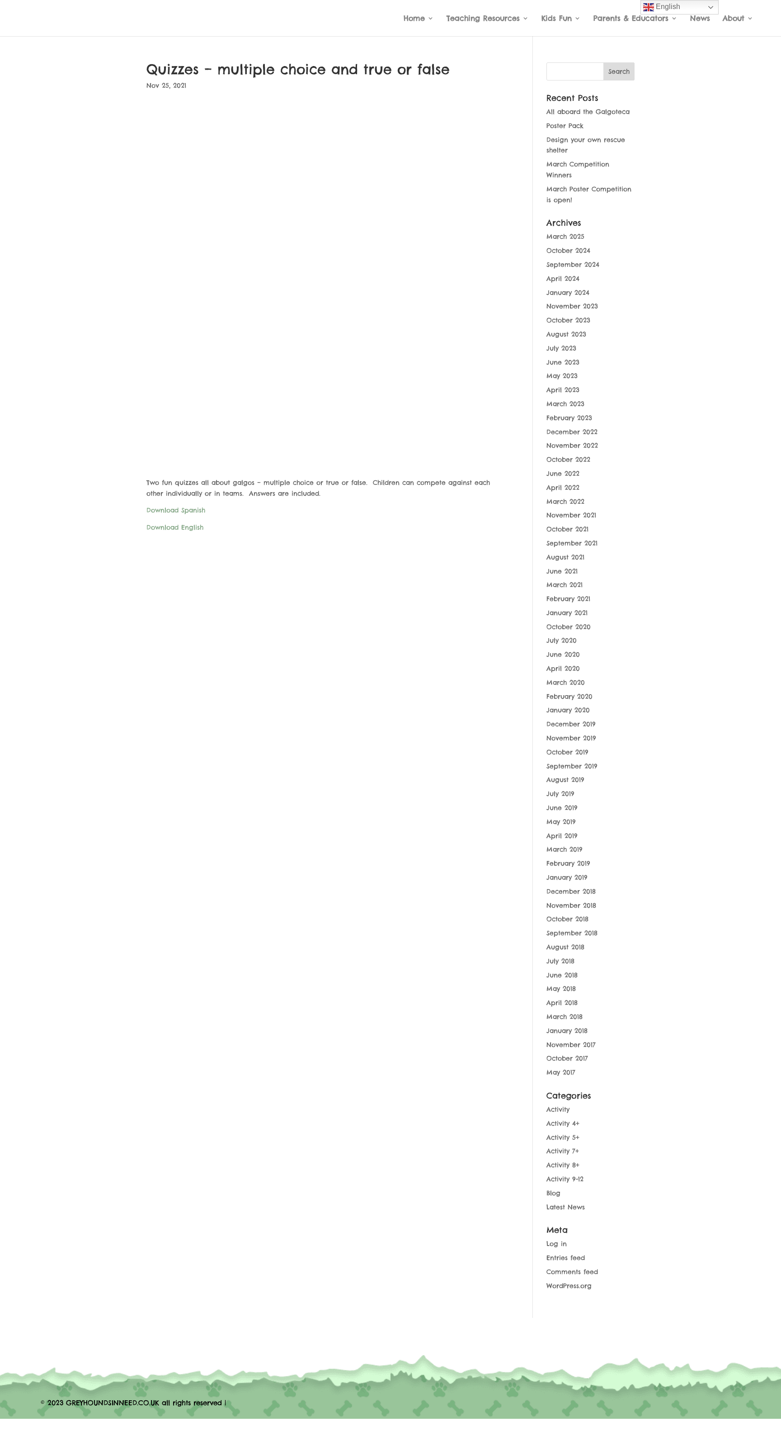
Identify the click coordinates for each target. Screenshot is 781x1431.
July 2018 (560, 961)
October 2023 (568, 320)
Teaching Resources (483, 19)
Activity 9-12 (564, 1179)
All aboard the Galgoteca (588, 112)
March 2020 (565, 682)
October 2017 (567, 1058)
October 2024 (568, 250)
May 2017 (560, 1072)
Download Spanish (175, 510)
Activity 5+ (562, 1137)
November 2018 (571, 905)
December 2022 (572, 432)
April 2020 (563, 668)
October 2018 (567, 919)
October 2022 (568, 459)
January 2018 (567, 1031)
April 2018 (562, 1003)
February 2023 (569, 418)
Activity (557, 1109)
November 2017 (571, 1045)
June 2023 (562, 362)
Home (414, 19)
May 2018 (561, 989)
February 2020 (569, 696)
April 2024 (562, 279)
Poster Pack (564, 126)
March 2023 (565, 404)
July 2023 (561, 348)
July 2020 (561, 640)
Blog (553, 1193)
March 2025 (565, 236)
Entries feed (565, 1258)
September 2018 (572, 933)
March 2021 (564, 585)
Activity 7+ (562, 1151)
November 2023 (572, 306)
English (667, 6)
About (733, 19)
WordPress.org (569, 1286)
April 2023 (562, 390)
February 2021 (568, 599)
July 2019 (560, 794)
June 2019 (562, 808)
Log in (556, 1244)
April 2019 (562, 836)
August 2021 (565, 557)
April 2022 (562, 487)
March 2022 (565, 502)
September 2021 (572, 543)
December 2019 (571, 724)
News (700, 19)
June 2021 (562, 571)
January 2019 (567, 877)
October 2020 (568, 627)
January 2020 (568, 710)
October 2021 (567, 529)
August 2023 (566, 334)
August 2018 (565, 947)
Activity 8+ (562, 1165)
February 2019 (568, 863)
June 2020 (563, 654)
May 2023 (562, 376)
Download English (174, 527)
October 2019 (567, 752)
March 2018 (564, 1017)
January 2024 (567, 293)
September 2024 (572, 265)
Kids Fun (556, 19)
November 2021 (571, 515)
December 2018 (571, 891)
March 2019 (564, 849)
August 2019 (565, 780)
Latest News (565, 1207)
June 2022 (562, 473)
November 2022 (572, 445)
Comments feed (572, 1272)
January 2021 (567, 613)
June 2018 (562, 975)
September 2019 (572, 766)
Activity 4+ (562, 1123)
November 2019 (571, 738)
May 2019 (561, 822)
